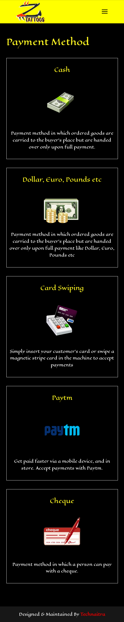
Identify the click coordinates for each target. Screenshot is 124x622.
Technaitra (92, 614)
